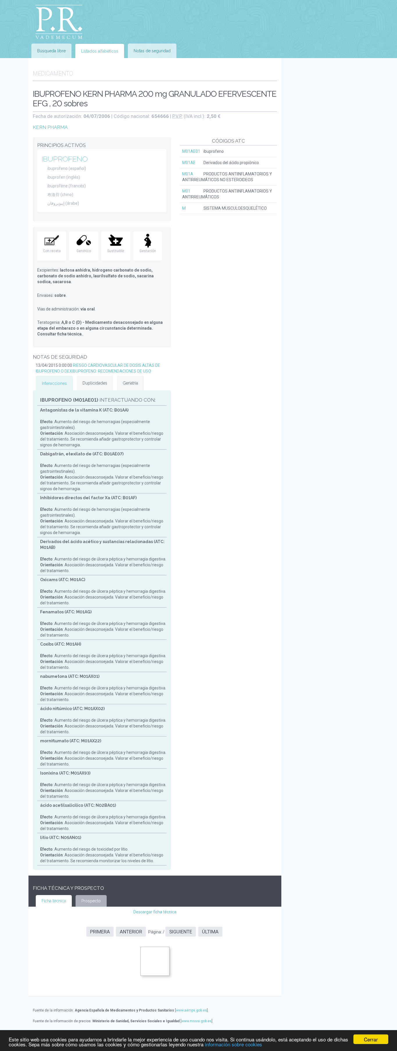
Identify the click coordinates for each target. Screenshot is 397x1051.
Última (210, 932)
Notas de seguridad (152, 50)
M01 (186, 191)
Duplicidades (95, 383)
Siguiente (180, 932)
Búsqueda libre (51, 50)
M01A (187, 174)
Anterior (131, 932)
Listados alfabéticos (99, 51)
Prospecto (91, 901)
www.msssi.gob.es (196, 1021)
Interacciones (54, 383)
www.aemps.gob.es (191, 1010)
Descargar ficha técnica (154, 912)
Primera (100, 932)
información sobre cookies (233, 1044)
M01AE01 (191, 151)
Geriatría (130, 383)
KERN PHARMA (50, 127)
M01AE (189, 162)
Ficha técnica (54, 901)
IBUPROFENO (65, 158)
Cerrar (371, 1039)
